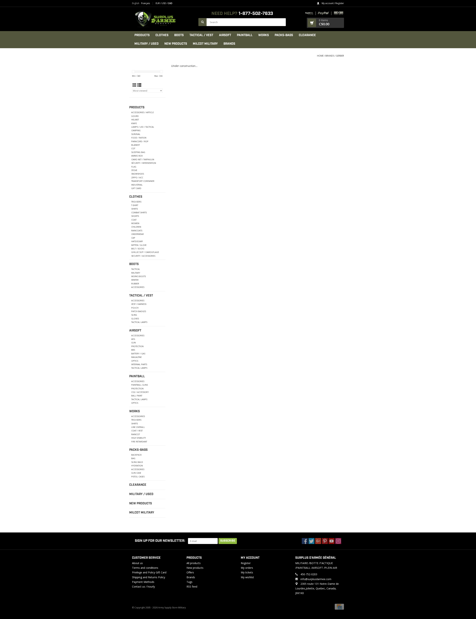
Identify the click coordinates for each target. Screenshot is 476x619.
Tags (189, 582)
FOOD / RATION (138, 137)
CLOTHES (161, 35)
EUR (158, 3)
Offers (190, 572)
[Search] (202, 22)
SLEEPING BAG (138, 152)
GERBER (340, 55)
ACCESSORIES (137, 287)
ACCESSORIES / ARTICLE (142, 112)
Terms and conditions (145, 567)
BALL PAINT (136, 395)
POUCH (135, 307)
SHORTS (135, 216)
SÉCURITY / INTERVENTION (143, 163)
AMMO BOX (137, 155)
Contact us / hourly (143, 586)
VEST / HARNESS (138, 304)
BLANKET (135, 144)
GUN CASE (136, 472)
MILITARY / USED (146, 44)
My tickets (247, 572)
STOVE (134, 170)
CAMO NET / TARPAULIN (142, 159)
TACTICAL (135, 269)
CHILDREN (136, 226)
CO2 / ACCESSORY (140, 392)
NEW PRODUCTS (175, 44)
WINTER (135, 279)
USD (164, 3)
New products (194, 567)
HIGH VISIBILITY (138, 437)
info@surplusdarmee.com (315, 579)
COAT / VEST (137, 430)
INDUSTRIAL (137, 184)
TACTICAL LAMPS (139, 322)
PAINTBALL (245, 35)
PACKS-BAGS (284, 35)
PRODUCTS (142, 35)
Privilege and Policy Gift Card (149, 572)
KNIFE (134, 123)
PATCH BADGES (138, 311)
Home (320, 55)
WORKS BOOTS (138, 276)
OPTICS (134, 360)
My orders (247, 567)
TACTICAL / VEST (201, 35)
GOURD (135, 116)
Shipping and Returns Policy (148, 577)
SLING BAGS (137, 462)
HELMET (135, 119)
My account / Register (332, 3)
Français (145, 3)
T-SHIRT (134, 205)
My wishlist (247, 577)
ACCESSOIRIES (138, 416)
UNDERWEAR (137, 234)
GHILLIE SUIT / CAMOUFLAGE (145, 252)
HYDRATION (137, 465)
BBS (133, 349)
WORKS (263, 35)
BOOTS (179, 35)
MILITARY (135, 272)
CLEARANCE (307, 35)
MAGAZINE (136, 357)
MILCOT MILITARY (205, 44)
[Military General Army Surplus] (163, 19)
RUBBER (135, 283)
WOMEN (135, 223)
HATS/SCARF (137, 241)
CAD (170, 3)
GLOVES (135, 318)
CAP (133, 237)
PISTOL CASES (137, 476)
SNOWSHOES (137, 173)
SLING (134, 314)
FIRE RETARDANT (139, 441)
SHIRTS (134, 208)
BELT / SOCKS (137, 248)
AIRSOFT (225, 35)
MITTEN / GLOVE (139, 245)
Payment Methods (143, 582)
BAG (133, 458)
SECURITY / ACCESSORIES (143, 255)
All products (193, 563)
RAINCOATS (136, 230)
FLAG (133, 166)
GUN (133, 342)
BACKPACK (136, 454)
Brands (229, 44)
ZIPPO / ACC (137, 177)
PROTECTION (137, 346)
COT (133, 148)
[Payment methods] (339, 606)
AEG (133, 339)
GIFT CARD (136, 188)
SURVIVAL (135, 134)
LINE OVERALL (138, 427)
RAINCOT (135, 434)
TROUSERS (136, 201)
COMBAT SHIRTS (139, 212)
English (135, 3)
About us (137, 563)
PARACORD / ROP (139, 141)
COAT (133, 219)
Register (246, 563)
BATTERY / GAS (138, 353)
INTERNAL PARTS (139, 364)
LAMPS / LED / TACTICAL (142, 126)
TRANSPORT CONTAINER (142, 181)
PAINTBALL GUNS (139, 384)
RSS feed (191, 586)
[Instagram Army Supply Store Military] (338, 541)
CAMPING (136, 130)
